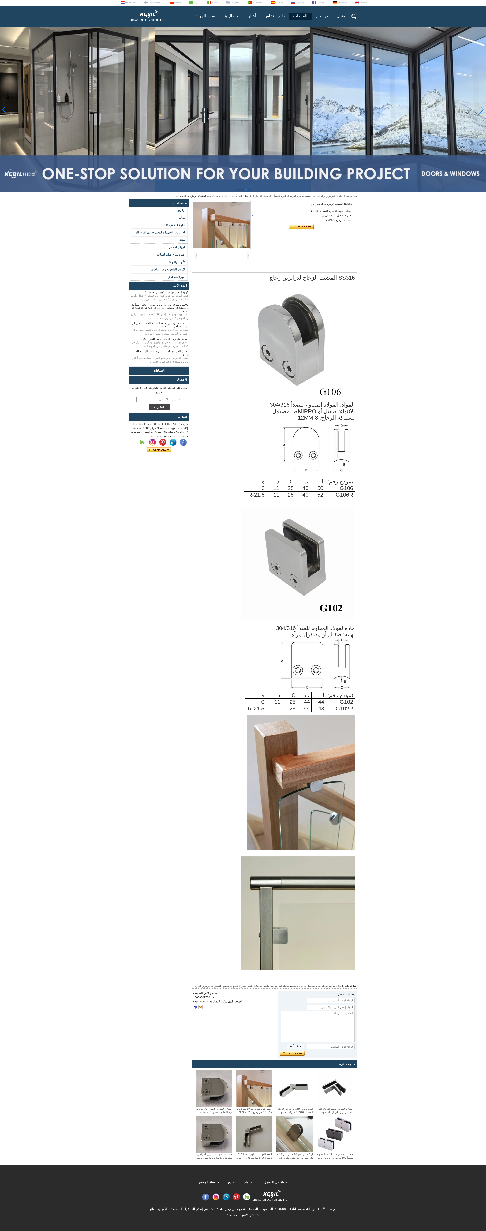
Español (279, 2)
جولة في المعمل (275, 1182)
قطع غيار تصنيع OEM (173, 224)
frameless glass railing (322, 985)
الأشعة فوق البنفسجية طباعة (308, 1208)
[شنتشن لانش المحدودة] (146, 22)
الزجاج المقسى (177, 247)
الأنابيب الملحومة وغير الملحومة (167, 269)
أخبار (252, 16)
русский (300, 2)
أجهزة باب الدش (176, 276)
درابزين (181, 210)
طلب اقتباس (274, 16)
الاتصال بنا (232, 16)
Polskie (177, 2)
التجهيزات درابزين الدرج (208, 985)
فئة (340, 195)
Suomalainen (155, 2)
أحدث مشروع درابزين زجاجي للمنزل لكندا (164, 338)
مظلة (182, 239)
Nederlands (130, 2)
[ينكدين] (173, 442)
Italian (215, 2)
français (320, 2)
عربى (196, 2)
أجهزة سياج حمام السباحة (171, 254)
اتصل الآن (159, 449)
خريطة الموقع (209, 1182)
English (363, 2)
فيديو (230, 1182)
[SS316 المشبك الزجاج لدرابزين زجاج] (222, 225)
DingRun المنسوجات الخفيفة (267, 1208)
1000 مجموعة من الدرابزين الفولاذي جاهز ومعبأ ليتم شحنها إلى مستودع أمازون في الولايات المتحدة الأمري (160, 307)
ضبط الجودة (205, 16)
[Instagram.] (152, 442)
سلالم (182, 217)
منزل (341, 16)
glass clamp (299, 985)
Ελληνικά (235, 2)
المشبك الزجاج (263, 195)
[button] (249, 189)
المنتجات (300, 16)
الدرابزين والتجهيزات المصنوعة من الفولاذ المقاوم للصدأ (305, 195)
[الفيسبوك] (183, 442)
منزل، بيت (351, 195)
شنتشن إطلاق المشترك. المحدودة (192, 1208)
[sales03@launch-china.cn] (200, 1007)
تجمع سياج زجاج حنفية (231, 1208)
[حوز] (142, 442)
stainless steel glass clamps (224, 195)
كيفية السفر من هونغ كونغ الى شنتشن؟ (166, 292)
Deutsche (342, 2)
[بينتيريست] (162, 442)
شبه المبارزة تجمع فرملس (237, 985)
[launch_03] (195, 1007)
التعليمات (249, 1182)
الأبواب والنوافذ (177, 262)
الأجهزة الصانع (158, 1208)
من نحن (322, 16)
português (257, 2)
